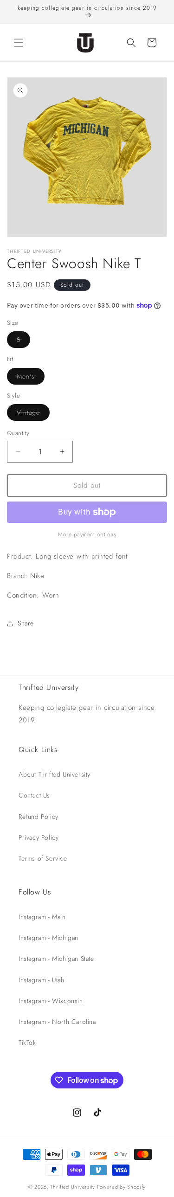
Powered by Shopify (121, 1187)
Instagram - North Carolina (57, 1021)
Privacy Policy (38, 837)
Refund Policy (38, 816)
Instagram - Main (42, 916)
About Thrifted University (54, 774)
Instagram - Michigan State (56, 958)
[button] (18, 42)
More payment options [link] (87, 534)
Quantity (18, 433)
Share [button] (26, 623)
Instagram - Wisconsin (51, 1000)
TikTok (27, 1042)
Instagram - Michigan (48, 937)
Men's (31, 378)
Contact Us (34, 795)
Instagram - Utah (41, 980)
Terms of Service (43, 858)
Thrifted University (72, 1187)
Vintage (33, 414)
